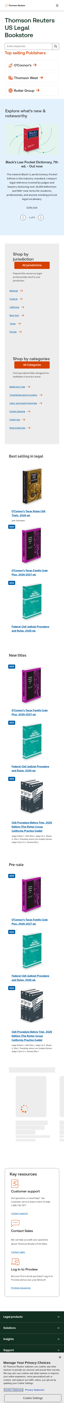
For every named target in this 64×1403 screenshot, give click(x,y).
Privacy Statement (34, 1390)
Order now (31, 207)
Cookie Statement (13, 1390)
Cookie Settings (33, 1398)
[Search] (55, 46)
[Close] (60, 1357)
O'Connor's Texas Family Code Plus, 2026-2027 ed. (30, 572)
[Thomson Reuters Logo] (15, 5)
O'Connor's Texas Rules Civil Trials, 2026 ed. (28, 513)
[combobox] (28, 46)
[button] (32, 1316)
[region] (32, 1378)
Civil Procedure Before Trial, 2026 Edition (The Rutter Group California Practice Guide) (32, 826)
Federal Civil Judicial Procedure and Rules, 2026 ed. (30, 628)
